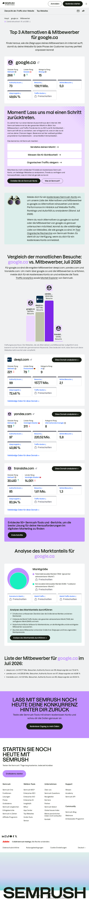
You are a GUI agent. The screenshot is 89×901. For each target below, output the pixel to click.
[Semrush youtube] (10, 836)
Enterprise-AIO (29, 797)
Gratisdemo (7, 803)
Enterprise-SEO (29, 793)
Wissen (68, 790)
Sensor (26, 821)
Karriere (47, 800)
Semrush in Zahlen (10, 814)
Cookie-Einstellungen (58, 848)
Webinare (69, 815)
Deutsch (81, 848)
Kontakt (47, 819)
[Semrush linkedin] (3, 836)
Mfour (26, 807)
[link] (19, 11)
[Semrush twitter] (16, 836)
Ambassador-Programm (74, 819)
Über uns (47, 790)
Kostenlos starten (72, 4)
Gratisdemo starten (14, 774)
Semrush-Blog (70, 812)
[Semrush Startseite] (8, 3)
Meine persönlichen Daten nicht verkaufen (53, 815)
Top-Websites (29, 814)
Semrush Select (50, 807)
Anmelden (55, 4)
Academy (69, 793)
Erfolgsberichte (8, 810)
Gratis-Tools (28, 817)
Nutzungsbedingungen (34, 848)
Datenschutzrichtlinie (11, 848)
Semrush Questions (52, 793)
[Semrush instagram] (5, 836)
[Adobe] (6, 841)
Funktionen (7, 793)
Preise (5, 800)
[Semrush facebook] (13, 836)
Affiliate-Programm (10, 817)
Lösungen (6, 797)
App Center (28, 810)
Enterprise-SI (29, 800)
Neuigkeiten (49, 797)
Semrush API (70, 797)
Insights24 (27, 803)
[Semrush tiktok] (8, 836)
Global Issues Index (51, 810)
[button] (78, 11)
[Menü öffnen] (86, 4)
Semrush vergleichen (11, 807)
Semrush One (8, 790)
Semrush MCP (29, 790)
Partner (47, 803)
